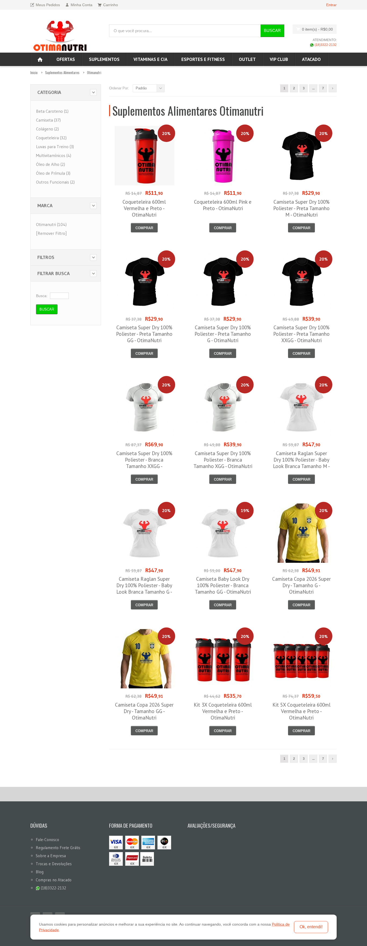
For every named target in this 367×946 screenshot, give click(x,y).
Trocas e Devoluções (54, 863)
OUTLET (247, 59)
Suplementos (104, 59)
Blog (40, 871)
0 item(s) (317, 29)
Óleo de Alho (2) (50, 164)
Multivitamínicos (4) (53, 155)
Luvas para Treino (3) (55, 146)
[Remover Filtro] (51, 233)
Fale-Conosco (47, 839)
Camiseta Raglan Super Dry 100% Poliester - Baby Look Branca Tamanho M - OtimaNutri (301, 463)
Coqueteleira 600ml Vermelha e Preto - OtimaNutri (144, 208)
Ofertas (65, 59)
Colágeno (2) (47, 129)
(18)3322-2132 (325, 45)
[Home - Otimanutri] (40, 59)
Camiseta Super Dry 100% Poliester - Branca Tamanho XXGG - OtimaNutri (144, 463)
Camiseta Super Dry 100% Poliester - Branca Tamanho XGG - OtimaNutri (222, 459)
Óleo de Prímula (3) (53, 173)
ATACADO (311, 59)
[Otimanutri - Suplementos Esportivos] (59, 35)
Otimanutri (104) (51, 224)
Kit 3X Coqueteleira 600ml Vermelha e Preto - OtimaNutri (223, 711)
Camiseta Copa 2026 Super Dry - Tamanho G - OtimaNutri (301, 585)
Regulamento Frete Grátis (58, 847)
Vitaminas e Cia (150, 59)
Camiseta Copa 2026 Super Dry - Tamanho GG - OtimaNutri (144, 711)
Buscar (272, 30)
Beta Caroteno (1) (52, 111)
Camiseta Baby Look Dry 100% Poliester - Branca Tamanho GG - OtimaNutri (223, 585)
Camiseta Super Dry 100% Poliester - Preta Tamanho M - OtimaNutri (301, 208)
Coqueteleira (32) (51, 137)
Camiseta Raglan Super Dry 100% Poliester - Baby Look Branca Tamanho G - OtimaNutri (144, 588)
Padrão (141, 88)
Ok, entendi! (311, 927)
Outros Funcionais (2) (55, 182)
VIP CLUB (279, 59)
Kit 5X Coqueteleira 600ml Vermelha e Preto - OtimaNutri (301, 711)
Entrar (331, 5)
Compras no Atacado (53, 879)
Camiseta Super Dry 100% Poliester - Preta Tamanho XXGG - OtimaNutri (301, 334)
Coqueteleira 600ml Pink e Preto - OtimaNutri (222, 205)
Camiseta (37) (48, 120)
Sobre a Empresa (51, 855)
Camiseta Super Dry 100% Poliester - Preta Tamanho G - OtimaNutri (223, 334)
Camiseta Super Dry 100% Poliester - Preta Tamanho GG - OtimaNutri (144, 334)
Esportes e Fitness (203, 59)
